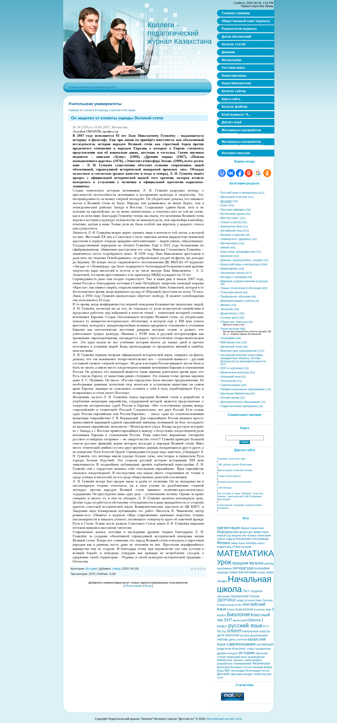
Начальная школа (232, 272)
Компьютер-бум (231, 226)
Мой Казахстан (230, 342)
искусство (235, 604)
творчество (238, 535)
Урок (224, 562)
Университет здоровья (235, 239)
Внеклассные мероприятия (238, 350)
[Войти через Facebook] (240, 173)
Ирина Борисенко (252, 528)
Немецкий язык (230, 376)
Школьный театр (231, 346)
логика (251, 535)
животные (261, 532)
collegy (116, 568)
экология (232, 635)
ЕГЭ (266, 626)
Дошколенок (228, 313)
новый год (223, 535)
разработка (224, 663)
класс (261, 543)
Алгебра (251, 543)
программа (224, 568)
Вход (104, 87)
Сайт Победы (224, 487)
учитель (259, 609)
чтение (221, 656)
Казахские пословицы (252, 539)
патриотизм (263, 648)
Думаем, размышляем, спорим (241, 260)
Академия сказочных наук (231, 458)
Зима (234, 543)
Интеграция (253, 670)
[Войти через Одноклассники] (267, 173)
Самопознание (230, 385)
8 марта (222, 604)
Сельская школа (231, 292)
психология (244, 609)
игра (269, 572)
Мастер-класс (229, 217)
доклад (269, 563)
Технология (228, 380)
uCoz (238, 718)
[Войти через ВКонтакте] (231, 173)
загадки (222, 581)
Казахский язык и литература (240, 264)
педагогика (224, 546)
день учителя (238, 639)
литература (242, 568)
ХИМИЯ (234, 631)
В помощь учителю (108, 110)
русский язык (245, 625)
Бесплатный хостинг (221, 718)
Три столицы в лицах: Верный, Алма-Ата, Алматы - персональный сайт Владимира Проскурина (240, 496)
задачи (230, 538)
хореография (253, 660)
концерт (232, 653)
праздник (240, 563)
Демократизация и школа (237, 300)
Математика (228, 243)
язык (242, 543)
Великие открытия (232, 234)
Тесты (221, 631)
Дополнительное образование (240, 401)
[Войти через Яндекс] (249, 173)
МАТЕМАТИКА (245, 553)
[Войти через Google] (258, 173)
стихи (236, 547)
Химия (224, 247)
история (247, 653)
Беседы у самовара (233, 277)
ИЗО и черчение (231, 368)
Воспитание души (232, 213)
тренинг (238, 660)
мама (239, 674)
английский (264, 644)
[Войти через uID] (222, 173)
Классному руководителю (237, 251)
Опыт (224, 205)
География (227, 338)
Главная (73, 87)
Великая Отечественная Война (251, 667)
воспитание (248, 572)
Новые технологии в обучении (240, 288)
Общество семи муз (234, 321)
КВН (227, 670)
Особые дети (229, 317)
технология (239, 596)
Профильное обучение (235, 296)
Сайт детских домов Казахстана (234, 464)
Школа (254, 620)
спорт (250, 648)
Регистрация (90, 87)
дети (220, 635)
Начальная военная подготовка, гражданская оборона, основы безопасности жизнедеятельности (243, 358)
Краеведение (229, 268)
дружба (222, 653)
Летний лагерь (230, 397)
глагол (221, 538)
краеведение (256, 656)
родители (224, 649)
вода (240, 600)
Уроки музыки (229, 328)
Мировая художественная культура (244, 281)
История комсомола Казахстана (234, 481)
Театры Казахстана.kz (229, 476)
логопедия (238, 670)
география (262, 568)
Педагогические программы (239, 406)
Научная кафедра (232, 209)
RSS (113, 87)
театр (230, 609)
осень (261, 572)
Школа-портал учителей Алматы (234, 470)
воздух (248, 674)
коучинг (266, 674)
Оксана (267, 600)
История (129, 110)
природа (222, 572)
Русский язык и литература (238, 192)
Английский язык (231, 230)
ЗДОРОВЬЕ (226, 600)
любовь (222, 639)
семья (233, 572)
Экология (226, 309)
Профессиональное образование (242, 389)
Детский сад (226, 674)
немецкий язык (237, 656)
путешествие (253, 600)
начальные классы (256, 631)
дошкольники (259, 635)
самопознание (241, 644)
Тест (246, 591)
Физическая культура (234, 372)
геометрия (264, 535)
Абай (257, 674)
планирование (242, 663)
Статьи (87, 110)
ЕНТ (228, 620)
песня (266, 670)
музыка (256, 563)
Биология (226, 255)
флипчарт (246, 532)
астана (244, 635)
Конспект (239, 649)
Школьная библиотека (235, 393)
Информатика (228, 532)
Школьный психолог (233, 196)
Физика (225, 304)
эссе (220, 677)
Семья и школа (230, 222)
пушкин (246, 546)
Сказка (254, 596)
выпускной (240, 620)
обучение (261, 653)
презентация (228, 528)
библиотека (224, 660)
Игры (220, 670)
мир (268, 609)
